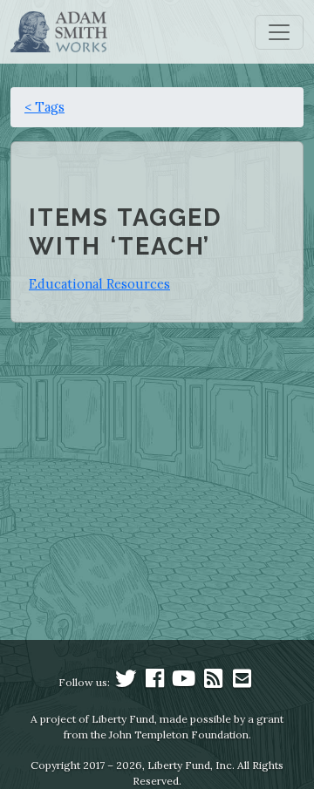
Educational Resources (99, 283)
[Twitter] (126, 682)
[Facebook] (155, 682)
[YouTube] (184, 682)
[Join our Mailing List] (242, 682)
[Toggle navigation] (279, 32)
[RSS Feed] (213, 682)
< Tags (44, 107)
